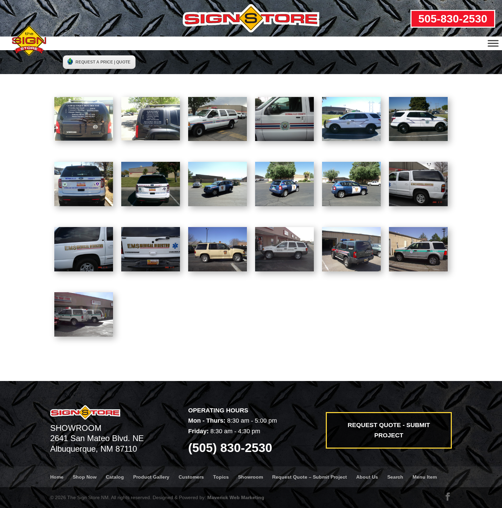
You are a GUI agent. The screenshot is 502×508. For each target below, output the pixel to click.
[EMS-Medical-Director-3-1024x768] (150, 269)
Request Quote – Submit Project (309, 477)
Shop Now (85, 477)
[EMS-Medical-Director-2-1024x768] (83, 269)
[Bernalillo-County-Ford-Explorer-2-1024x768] (418, 139)
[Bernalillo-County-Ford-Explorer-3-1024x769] (83, 204)
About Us (367, 477)
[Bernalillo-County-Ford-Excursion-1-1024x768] (217, 139)
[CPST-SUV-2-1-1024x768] (284, 204)
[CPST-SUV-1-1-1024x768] (217, 204)
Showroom (250, 477)
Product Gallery (151, 477)
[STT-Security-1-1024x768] (351, 269)
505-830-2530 (452, 19)
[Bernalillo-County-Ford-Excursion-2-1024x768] (284, 139)
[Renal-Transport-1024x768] (284, 269)
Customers (191, 477)
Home (57, 477)
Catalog (115, 477)
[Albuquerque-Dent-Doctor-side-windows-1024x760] (150, 138)
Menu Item (425, 477)
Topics (221, 477)
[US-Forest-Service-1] (418, 269)
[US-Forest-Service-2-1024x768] (83, 334)
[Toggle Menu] (493, 43)
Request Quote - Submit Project (389, 430)
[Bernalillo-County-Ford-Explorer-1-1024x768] (351, 139)
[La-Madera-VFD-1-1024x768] (217, 269)
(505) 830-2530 (230, 448)
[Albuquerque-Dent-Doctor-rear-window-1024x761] (83, 138)
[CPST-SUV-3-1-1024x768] (351, 204)
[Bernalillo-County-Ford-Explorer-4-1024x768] (150, 204)
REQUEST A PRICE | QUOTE (102, 62)
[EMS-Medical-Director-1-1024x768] (418, 204)
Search (395, 477)
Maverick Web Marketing (235, 497)
